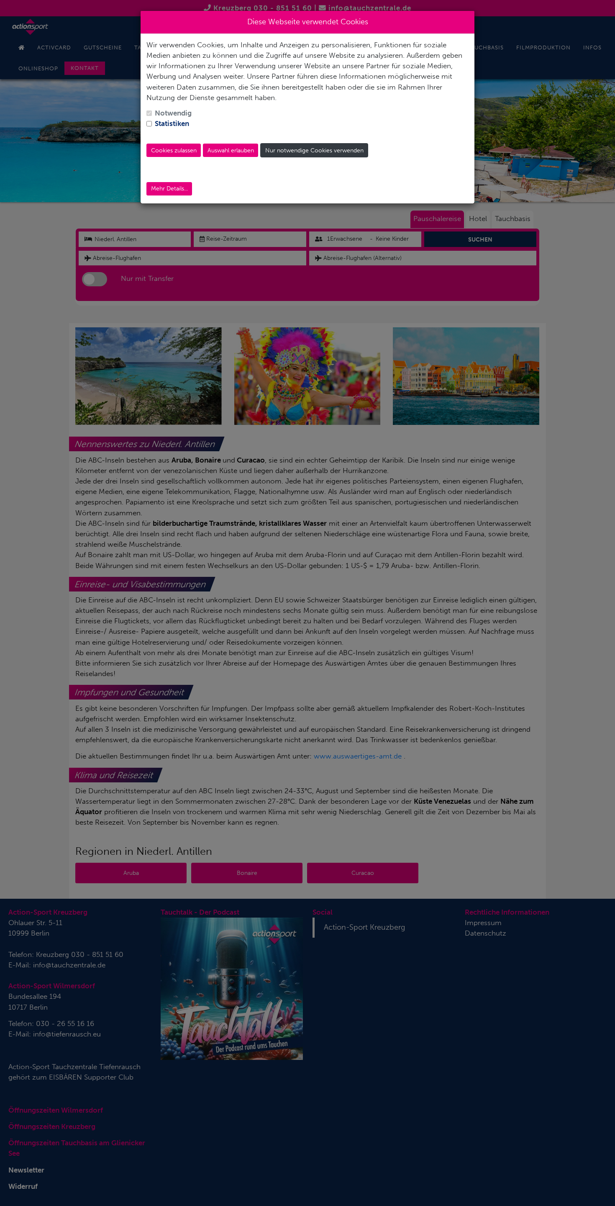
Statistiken (172, 123)
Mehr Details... (169, 188)
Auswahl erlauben (231, 150)
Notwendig (173, 113)
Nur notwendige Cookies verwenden (314, 150)
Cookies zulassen (174, 150)
